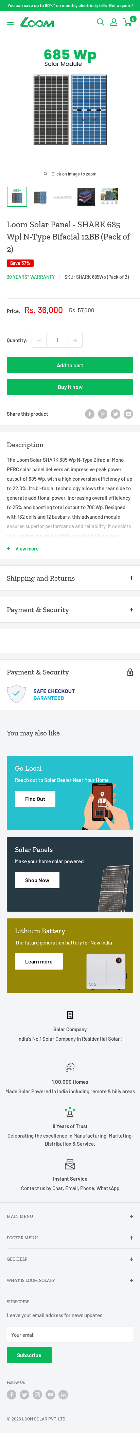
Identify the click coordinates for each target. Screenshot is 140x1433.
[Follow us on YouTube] (50, 1394)
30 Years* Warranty (31, 277)
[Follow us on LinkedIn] (63, 1394)
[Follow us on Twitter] (24, 1394)
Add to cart (70, 365)
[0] (127, 22)
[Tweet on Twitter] (115, 414)
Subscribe (29, 1355)
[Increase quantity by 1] (75, 340)
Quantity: (17, 340)
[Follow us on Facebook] (11, 1394)
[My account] (113, 22)
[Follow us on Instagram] (37, 1394)
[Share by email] (128, 414)
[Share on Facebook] (89, 414)
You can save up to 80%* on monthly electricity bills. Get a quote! (70, 5)
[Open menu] (10, 22)
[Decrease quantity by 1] (39, 340)
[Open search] (100, 22)
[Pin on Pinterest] (102, 414)
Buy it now (70, 386)
